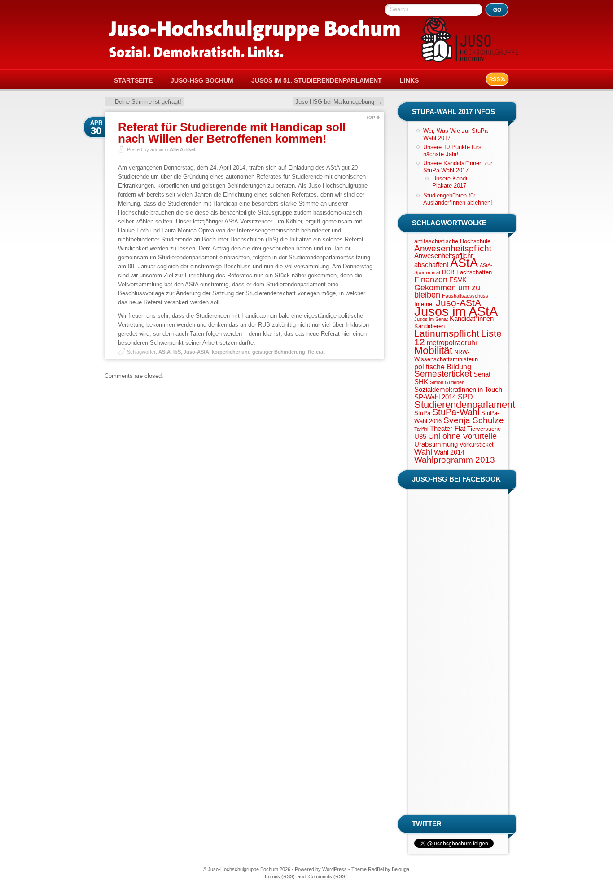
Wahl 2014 (449, 452)
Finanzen (430, 279)
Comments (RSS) (327, 876)
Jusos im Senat (431, 319)
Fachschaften (474, 272)
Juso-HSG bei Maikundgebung (338, 101)
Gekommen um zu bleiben (447, 291)
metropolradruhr (452, 342)
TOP (370, 117)
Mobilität (433, 350)
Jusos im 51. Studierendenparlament (316, 80)
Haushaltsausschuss (465, 295)
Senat (481, 374)
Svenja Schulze (473, 420)
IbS (177, 352)
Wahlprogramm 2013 (454, 459)
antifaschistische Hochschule (452, 241)
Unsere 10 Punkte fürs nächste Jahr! (452, 151)
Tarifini (421, 429)
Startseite (133, 80)
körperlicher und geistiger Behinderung (258, 352)
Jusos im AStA (456, 311)
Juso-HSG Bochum (202, 80)
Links (409, 80)
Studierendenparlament (464, 404)
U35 (420, 436)
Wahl (423, 451)
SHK (421, 381)
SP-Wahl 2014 (435, 397)
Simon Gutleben (447, 382)
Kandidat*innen (472, 318)
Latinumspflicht (446, 333)
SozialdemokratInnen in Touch (458, 389)
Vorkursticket (477, 444)
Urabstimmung (436, 444)
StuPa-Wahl (455, 412)
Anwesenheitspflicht (452, 248)
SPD (465, 397)
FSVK (458, 280)
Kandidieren (429, 326)
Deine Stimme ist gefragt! (144, 101)
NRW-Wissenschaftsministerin (446, 356)
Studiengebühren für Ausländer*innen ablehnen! (457, 199)
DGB (448, 272)
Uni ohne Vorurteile (462, 436)
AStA (164, 352)
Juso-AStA (196, 352)
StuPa (422, 413)
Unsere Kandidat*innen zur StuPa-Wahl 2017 (457, 167)
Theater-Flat (447, 428)
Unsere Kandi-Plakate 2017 (450, 182)
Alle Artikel (182, 149)
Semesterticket (443, 373)
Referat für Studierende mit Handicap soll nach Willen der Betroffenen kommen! (232, 132)
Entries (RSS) (280, 876)
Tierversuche (484, 428)
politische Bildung (442, 367)
